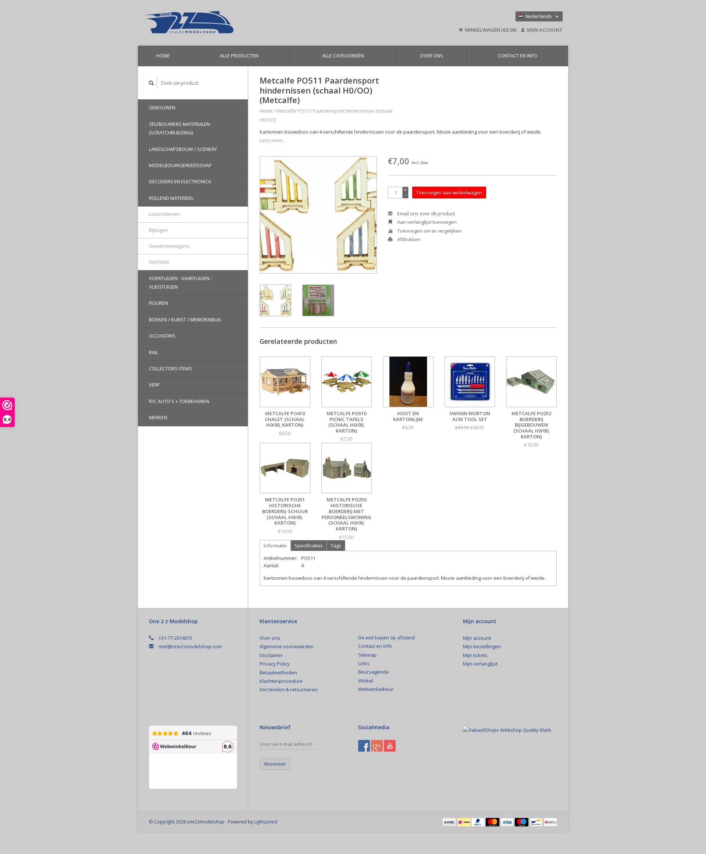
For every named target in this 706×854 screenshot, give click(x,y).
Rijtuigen (158, 230)
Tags (336, 545)
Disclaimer (271, 655)
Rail (153, 352)
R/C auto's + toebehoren (179, 401)
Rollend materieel (171, 198)
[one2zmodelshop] (240, 23)
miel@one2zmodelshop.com (190, 646)
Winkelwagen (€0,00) (490, 30)
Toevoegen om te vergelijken (429, 230)
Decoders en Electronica (180, 181)
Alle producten (239, 55)
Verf (154, 384)
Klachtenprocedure (281, 681)
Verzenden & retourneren (289, 689)
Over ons (431, 55)
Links (364, 663)
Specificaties (309, 545)
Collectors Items (170, 368)
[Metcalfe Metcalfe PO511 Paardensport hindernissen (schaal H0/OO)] (318, 214)
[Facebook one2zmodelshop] (364, 746)
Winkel (365, 680)
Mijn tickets (475, 655)
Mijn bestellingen (482, 646)
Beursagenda (373, 671)
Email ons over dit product (425, 213)
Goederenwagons (169, 246)
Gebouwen (162, 107)
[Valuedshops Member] (507, 730)
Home (163, 55)
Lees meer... (273, 140)
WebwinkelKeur (375, 689)
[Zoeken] (151, 83)
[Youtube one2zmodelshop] (390, 746)
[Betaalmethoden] (449, 821)
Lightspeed (265, 822)
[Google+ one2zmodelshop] (377, 746)
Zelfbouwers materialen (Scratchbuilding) (179, 128)
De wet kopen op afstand (386, 637)
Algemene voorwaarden (287, 646)
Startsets (159, 261)
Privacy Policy (275, 663)
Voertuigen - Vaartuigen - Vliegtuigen (180, 282)
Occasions (162, 335)
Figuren (158, 303)
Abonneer (275, 764)
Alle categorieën (343, 55)
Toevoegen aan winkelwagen (449, 192)
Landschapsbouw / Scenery (183, 149)
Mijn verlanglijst (480, 663)
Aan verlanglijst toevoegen (426, 222)
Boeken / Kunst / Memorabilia (185, 319)
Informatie (275, 545)
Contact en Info (517, 55)
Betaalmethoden (278, 672)
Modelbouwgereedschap (180, 165)
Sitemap (367, 655)
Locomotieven (164, 214)
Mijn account (544, 30)
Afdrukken (408, 239)
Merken (158, 417)
